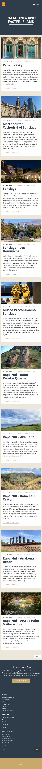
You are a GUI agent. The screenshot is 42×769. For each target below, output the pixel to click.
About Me (5, 724)
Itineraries (5, 706)
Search (4, 746)
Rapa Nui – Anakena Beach (18, 560)
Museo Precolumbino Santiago (19, 311)
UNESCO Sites (6, 700)
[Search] (37, 749)
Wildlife (4, 708)
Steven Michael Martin (26, 61)
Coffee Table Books (7, 710)
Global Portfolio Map (8, 717)
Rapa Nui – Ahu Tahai (19, 437)
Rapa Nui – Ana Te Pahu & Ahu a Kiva (21, 622)
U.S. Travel (5, 702)
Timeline (4, 720)
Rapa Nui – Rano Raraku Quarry (15, 376)
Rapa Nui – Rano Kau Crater (19, 497)
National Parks (21, 681)
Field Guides (5, 722)
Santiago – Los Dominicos (14, 249)
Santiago (9, 188)
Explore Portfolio (11, 88)
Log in (4, 727)
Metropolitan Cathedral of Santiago (19, 125)
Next (37, 656)
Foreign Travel (6, 704)
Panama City (12, 65)
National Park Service (8, 697)
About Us (21, 764)
